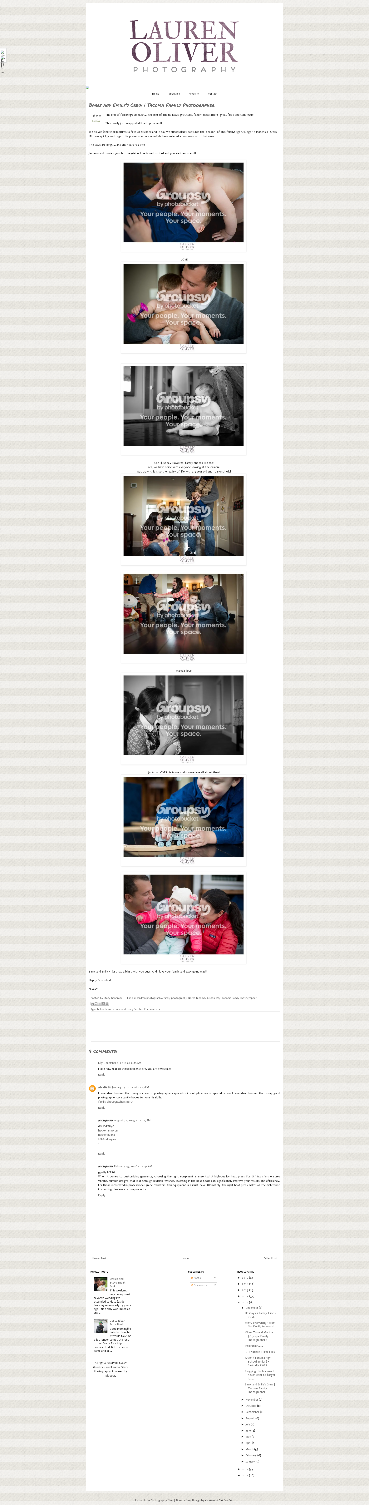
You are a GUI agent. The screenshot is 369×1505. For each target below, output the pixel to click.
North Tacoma (196, 998)
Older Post (270, 1258)
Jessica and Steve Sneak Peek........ (117, 1282)
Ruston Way (213, 998)
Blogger (110, 1375)
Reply (101, 1074)
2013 (245, 1302)
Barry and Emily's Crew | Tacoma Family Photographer (260, 1388)
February (251, 1455)
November (252, 1399)
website (194, 93)
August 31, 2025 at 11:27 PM (132, 1120)
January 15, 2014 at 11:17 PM (130, 1087)
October (251, 1406)
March (250, 1449)
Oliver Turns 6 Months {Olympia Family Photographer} (259, 1336)
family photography (175, 998)
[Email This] (92, 1004)
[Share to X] (100, 1004)
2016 (245, 1284)
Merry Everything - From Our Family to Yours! (260, 1324)
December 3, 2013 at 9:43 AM (122, 1063)
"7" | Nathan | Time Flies (260, 1352)
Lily (100, 1063)
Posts (197, 1278)
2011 (245, 1475)
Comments (200, 1285)
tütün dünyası (107, 1139)
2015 (245, 1290)
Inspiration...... (254, 1346)
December (252, 1307)
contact (212, 93)
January (251, 1461)
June (249, 1430)
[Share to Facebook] (103, 1004)
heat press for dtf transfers (250, 1176)
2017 (245, 1278)
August (250, 1418)
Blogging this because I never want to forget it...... (260, 1374)
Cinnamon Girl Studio (218, 1500)
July (248, 1424)
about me (174, 93)
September (253, 1412)
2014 (245, 1296)
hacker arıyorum (108, 1130)
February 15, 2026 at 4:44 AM (133, 1166)
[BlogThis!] (96, 1004)
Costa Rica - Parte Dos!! (117, 1322)
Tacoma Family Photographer (239, 998)
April (249, 1443)
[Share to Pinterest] (107, 1004)
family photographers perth (115, 1101)
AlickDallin (104, 1087)
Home (155, 93)
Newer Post (99, 1258)
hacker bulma (106, 1134)
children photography (149, 998)
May (249, 1436)
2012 (245, 1469)
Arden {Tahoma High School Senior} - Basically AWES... (258, 1361)
